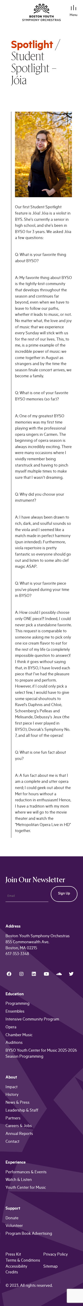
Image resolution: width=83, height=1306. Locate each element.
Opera (11, 1027)
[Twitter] (71, 974)
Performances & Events (26, 1172)
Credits (12, 1272)
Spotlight (32, 46)
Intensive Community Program (32, 1019)
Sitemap (50, 1267)
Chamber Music (19, 1035)
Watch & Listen (19, 1180)
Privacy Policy (55, 1255)
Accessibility (16, 1267)
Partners (13, 1118)
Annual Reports (19, 1134)
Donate (12, 1218)
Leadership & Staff (22, 1111)
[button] (73, 8)
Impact (12, 1087)
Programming (18, 1004)
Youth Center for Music (26, 1188)
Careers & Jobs (19, 1126)
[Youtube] (46, 974)
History (12, 1095)
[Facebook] (9, 974)
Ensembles (15, 1012)
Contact (12, 1142)
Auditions (14, 1043)
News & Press (18, 1103)
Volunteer (14, 1226)
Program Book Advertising (29, 1234)
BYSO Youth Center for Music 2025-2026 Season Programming (41, 1054)
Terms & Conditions (23, 1261)
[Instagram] (21, 974)
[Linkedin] (33, 974)
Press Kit (13, 1255)
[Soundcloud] (58, 974)
